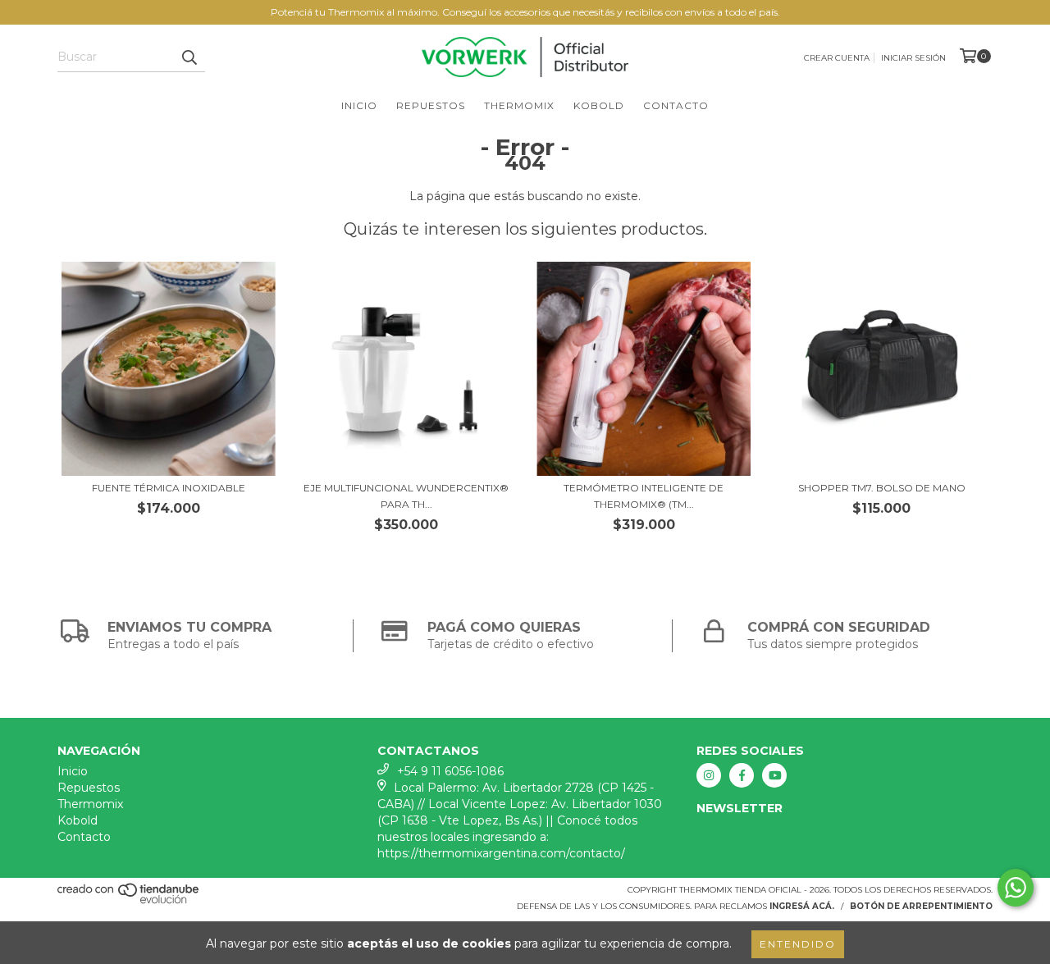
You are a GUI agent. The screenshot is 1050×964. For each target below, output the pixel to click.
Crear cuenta (837, 58)
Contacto (676, 105)
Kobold (598, 105)
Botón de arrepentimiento (921, 906)
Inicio (359, 105)
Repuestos (430, 105)
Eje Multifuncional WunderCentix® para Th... (406, 496)
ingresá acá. (801, 906)
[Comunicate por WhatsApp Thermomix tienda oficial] (1016, 888)
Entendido (798, 944)
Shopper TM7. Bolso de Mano (882, 488)
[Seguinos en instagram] (708, 775)
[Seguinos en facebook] (741, 775)
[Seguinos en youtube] (774, 775)
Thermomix (519, 105)
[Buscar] (188, 57)
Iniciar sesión (913, 58)
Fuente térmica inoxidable (168, 488)
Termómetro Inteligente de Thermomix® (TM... (644, 496)
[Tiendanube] (129, 901)
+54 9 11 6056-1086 (450, 771)
